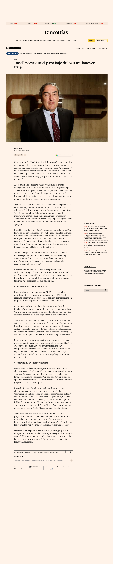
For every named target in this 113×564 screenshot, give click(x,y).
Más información (18, 468)
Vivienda (78, 48)
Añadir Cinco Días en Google (64, 155)
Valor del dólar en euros (92, 23)
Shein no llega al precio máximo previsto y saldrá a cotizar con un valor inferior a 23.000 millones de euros (95, 244)
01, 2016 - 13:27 (23, 150)
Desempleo (60, 460)
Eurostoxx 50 (69, 23)
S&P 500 (29, 23)
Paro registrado (26, 460)
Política (95, 48)
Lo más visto (88, 266)
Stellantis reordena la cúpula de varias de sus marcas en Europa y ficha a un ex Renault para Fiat (95, 228)
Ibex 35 (11, 23)
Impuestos (89, 48)
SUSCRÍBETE (92, 40)
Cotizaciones (43, 40)
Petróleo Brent (49, 23)
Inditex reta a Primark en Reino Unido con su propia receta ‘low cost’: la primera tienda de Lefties (95, 252)
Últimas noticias (61, 40)
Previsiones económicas (38, 460)
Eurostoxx (91, 294)
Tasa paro (52, 460)
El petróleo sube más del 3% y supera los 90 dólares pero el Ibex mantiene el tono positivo (43, 53)
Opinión (68, 40)
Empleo (83, 48)
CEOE (47, 460)
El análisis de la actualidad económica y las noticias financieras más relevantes (37, 452)
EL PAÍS (74, 40)
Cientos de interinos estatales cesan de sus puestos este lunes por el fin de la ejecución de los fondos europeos (95, 271)
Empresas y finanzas (21, 40)
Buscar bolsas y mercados (92, 285)
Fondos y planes (51, 40)
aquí (51, 469)
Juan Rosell (17, 460)
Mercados (30, 40)
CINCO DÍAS (18, 148)
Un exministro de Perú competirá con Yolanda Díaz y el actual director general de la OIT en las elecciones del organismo (95, 236)
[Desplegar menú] (7, 32)
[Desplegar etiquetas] (71, 460)
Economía (36, 40)
